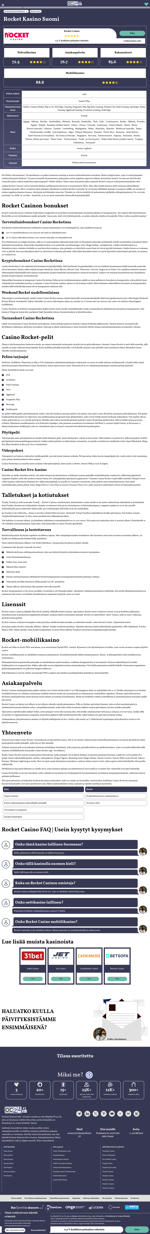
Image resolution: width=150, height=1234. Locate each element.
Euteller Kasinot (108, 1180)
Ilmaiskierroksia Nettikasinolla (64, 1172)
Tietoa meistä (16, 1198)
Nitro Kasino (8, 1155)
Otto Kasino (8, 1176)
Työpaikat (76, 1198)
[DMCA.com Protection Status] (132, 1207)
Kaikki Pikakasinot (60, 1176)
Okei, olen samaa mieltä (15, 1230)
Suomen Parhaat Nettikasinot (15, 11)
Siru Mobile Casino (109, 1159)
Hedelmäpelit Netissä (61, 1159)
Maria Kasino (8, 1159)
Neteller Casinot (108, 1184)
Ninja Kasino (8, 1151)
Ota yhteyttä (107, 1198)
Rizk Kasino (8, 1167)
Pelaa (132, 33)
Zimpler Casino (107, 1176)
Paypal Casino (107, 1163)
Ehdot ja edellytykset (91, 1198)
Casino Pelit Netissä (60, 1180)
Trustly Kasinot (107, 1172)
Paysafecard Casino (109, 1167)
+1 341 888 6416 (136, 1133)
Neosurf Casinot (108, 1188)
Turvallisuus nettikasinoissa (35, 1198)
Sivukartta (135, 1198)
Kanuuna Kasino (9, 1172)
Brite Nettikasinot (108, 1155)
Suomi (26, 121)
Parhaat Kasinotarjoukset (62, 1167)
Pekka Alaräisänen (116, 1039)
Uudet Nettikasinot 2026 (62, 1151)
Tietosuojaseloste (121, 1198)
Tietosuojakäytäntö (38, 1230)
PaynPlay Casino (108, 1151)
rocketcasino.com (132, 41)
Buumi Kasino (9, 1163)
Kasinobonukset (59, 1155)
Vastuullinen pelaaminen (59, 1198)
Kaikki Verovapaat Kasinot (62, 1163)
